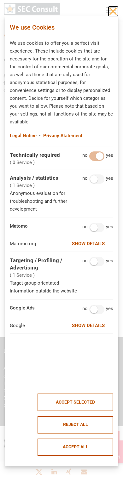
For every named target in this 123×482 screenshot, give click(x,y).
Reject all (75, 424)
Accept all (75, 447)
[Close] (113, 11)
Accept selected (75, 402)
